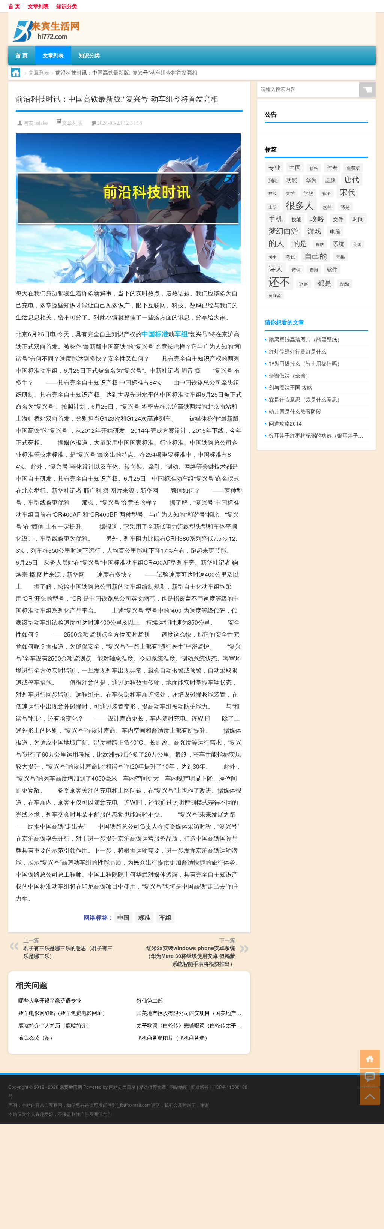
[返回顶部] (368, 1095)
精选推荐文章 (152, 1087)
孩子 (326, 193)
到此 (273, 180)
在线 (272, 193)
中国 (148, 334)
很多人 (300, 204)
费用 (314, 270)
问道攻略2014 (285, 423)
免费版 (353, 168)
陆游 (345, 283)
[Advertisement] (192, 1176)
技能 (297, 219)
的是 (300, 243)
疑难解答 (200, 1087)
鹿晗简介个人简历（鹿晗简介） (55, 1025)
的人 (276, 242)
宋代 (348, 191)
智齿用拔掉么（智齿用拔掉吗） (305, 363)
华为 (311, 180)
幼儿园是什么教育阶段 (295, 411)
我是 (345, 207)
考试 (291, 256)
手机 (275, 218)
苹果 (340, 256)
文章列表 (38, 6)
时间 (358, 218)
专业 (274, 167)
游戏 (314, 230)
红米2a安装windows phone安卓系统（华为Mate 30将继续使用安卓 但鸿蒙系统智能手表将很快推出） (190, 955)
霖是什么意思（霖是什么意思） (305, 399)
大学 (290, 193)
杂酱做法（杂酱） (290, 375)
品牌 (330, 180)
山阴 (272, 207)
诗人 (275, 268)
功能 (291, 180)
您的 (327, 207)
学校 (309, 193)
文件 (338, 219)
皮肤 (320, 244)
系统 (338, 243)
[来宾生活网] (47, 14)
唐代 (351, 179)
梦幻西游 (283, 230)
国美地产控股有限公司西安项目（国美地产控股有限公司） (192, 1012)
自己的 (315, 255)
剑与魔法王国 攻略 (290, 387)
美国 (357, 244)
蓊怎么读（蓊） (36, 1037)
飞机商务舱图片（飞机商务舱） (173, 1037)
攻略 (317, 218)
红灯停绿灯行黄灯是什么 (298, 351)
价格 (314, 168)
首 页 (14, 6)
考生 (272, 257)
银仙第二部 (149, 1000)
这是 (303, 284)
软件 (332, 269)
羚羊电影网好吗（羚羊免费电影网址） (63, 1012)
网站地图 (179, 1087)
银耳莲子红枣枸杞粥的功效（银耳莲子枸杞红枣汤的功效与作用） (318, 435)
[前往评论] (368, 1077)
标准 (161, 334)
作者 (332, 167)
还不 (279, 281)
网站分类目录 (122, 1087)
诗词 (296, 269)
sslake (41, 123)
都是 (324, 283)
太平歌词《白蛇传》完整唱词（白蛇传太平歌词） (192, 1025)
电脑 (335, 231)
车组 (181, 334)
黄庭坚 (274, 295)
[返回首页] (368, 1058)
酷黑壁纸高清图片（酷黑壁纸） (305, 339)
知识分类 (66, 6)
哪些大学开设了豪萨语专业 (49, 1000)
